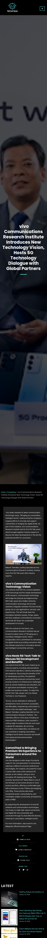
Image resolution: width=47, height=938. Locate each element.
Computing (11, 492)
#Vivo (29, 850)
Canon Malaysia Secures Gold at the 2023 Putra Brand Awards (31, 930)
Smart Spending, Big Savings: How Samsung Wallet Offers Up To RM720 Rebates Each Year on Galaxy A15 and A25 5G (32, 914)
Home (3, 492)
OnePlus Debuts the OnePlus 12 (31, 892)
